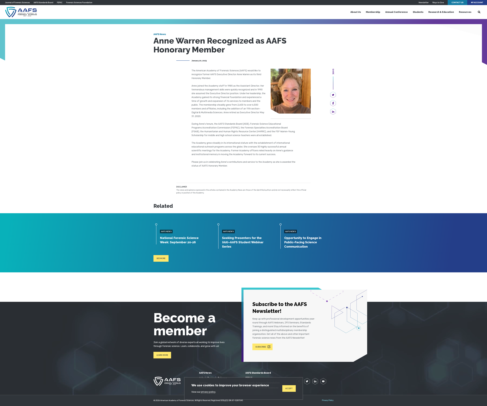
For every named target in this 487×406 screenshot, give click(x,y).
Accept (289, 388)
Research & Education (441, 12)
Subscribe (260, 347)
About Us (355, 12)
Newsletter (424, 3)
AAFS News (159, 34)
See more (161, 258)
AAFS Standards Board (43, 3)
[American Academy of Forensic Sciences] (21, 12)
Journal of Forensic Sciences (17, 3)
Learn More (162, 355)
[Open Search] (479, 12)
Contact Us (457, 3)
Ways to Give (438, 3)
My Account (477, 3)
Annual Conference (396, 12)
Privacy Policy (328, 400)
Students (418, 12)
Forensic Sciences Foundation (79, 3)
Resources (465, 12)
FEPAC (59, 3)
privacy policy (208, 392)
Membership (373, 12)
